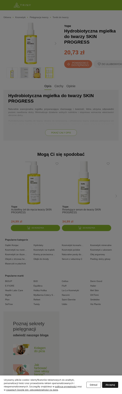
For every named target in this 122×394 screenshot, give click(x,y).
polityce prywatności (66, 386)
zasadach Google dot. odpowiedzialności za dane (32, 389)
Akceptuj (110, 384)
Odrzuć (94, 384)
